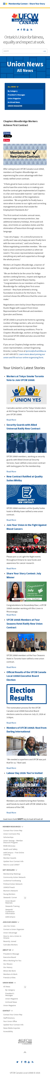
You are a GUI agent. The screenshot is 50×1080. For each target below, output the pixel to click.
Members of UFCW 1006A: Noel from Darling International (27, 730)
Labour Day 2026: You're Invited (25, 773)
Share (7, 133)
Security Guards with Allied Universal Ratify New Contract (23, 427)
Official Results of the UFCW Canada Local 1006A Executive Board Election (26, 676)
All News (25, 71)
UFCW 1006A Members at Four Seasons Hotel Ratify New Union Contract (25, 624)
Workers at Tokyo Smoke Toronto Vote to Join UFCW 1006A (25, 378)
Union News (25, 64)
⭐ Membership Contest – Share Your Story (25, 3)
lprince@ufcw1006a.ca (36, 351)
